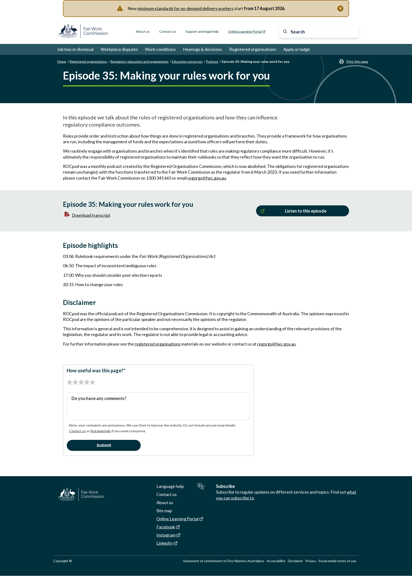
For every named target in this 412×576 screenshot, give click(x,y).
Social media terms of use (337, 561)
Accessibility (276, 561)
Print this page (357, 61)
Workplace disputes (119, 49)
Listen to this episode (305, 210)
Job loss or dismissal (75, 49)
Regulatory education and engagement (139, 61)
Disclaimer (295, 561)
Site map (164, 510)
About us (143, 31)
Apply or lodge (296, 49)
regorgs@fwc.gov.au (206, 178)
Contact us (167, 31)
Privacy (310, 561)
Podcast (212, 61)
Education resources (187, 61)
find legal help (100, 431)
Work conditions (160, 49)
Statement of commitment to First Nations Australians (223, 561)
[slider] (81, 382)
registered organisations (157, 344)
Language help (170, 486)
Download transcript (91, 215)
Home (61, 61)
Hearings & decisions (202, 49)
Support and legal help (202, 31)
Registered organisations (252, 49)
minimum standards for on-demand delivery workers (185, 8)
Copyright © (62, 561)
